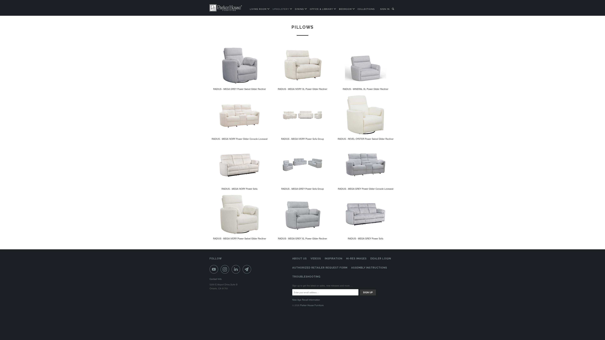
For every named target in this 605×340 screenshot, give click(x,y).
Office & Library (322, 9)
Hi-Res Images (356, 258)
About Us (299, 258)
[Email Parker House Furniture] (248, 269)
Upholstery (281, 9)
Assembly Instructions (369, 267)
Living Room (258, 9)
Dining (300, 9)
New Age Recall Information (306, 299)
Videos (316, 258)
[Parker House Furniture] (226, 8)
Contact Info (216, 278)
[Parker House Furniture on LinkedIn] (237, 269)
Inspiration (333, 258)
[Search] (393, 9)
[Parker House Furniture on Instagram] (226, 269)
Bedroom (346, 9)
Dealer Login (380, 258)
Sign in (385, 9)
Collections (366, 9)
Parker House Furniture (312, 305)
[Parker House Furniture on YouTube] (215, 269)
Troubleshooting (306, 276)
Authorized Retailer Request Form (319, 267)
